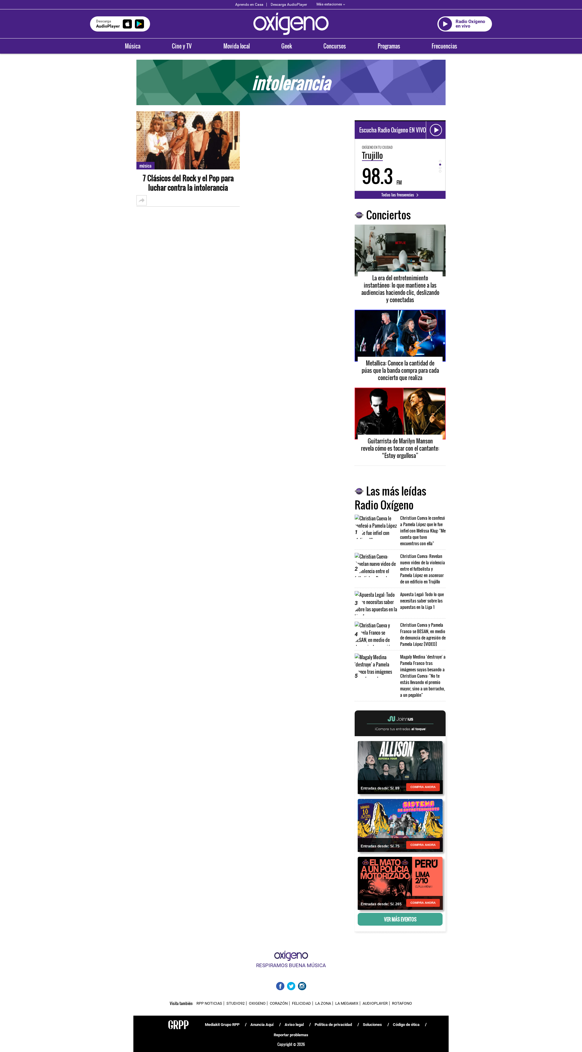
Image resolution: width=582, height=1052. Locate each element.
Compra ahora (423, 787)
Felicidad (301, 1003)
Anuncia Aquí (262, 1025)
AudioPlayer (375, 1003)
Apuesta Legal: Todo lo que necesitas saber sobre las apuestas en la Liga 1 (422, 600)
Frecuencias (444, 46)
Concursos (334, 46)
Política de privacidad (333, 1025)
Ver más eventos (400, 919)
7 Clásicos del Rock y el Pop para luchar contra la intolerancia (188, 182)
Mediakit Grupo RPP (222, 1025)
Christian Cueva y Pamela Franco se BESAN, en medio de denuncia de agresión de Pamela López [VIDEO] (423, 634)
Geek (286, 46)
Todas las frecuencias (398, 195)
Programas (389, 46)
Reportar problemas (291, 1035)
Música (132, 46)
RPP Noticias (209, 1003)
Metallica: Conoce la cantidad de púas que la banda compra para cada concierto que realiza (400, 370)
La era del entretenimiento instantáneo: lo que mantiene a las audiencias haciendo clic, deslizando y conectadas (400, 289)
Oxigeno (257, 1003)
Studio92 (235, 1003)
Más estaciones (329, 4)
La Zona (323, 1003)
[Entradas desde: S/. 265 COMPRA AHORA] (400, 883)
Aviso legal (294, 1025)
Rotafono (402, 1003)
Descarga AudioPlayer (289, 4)
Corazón (279, 1003)
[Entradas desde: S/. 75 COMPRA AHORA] (400, 825)
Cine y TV (182, 46)
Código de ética (406, 1025)
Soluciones (372, 1025)
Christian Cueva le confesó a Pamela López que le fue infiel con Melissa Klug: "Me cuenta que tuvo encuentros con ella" (423, 530)
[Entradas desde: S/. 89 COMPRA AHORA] (400, 767)
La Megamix (346, 1003)
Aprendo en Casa (249, 4)
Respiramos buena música (291, 965)
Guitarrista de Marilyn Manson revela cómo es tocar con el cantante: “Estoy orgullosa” (400, 448)
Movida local (236, 46)
